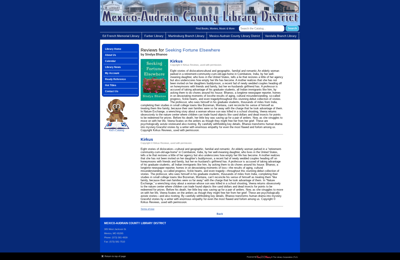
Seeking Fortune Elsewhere (192, 50)
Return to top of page (115, 256)
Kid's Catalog (116, 123)
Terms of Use (147, 209)
